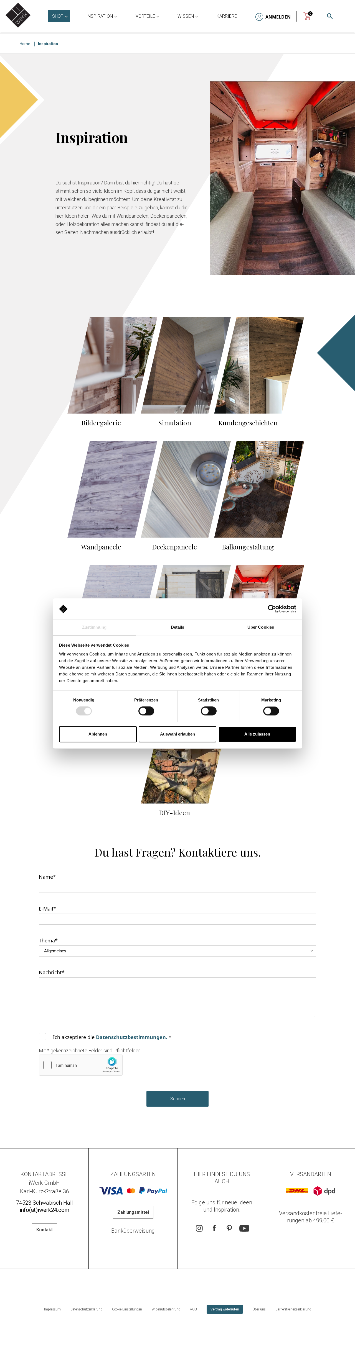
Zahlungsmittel (133, 1212)
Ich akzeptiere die (112, 1037)
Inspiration (99, 16)
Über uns (259, 1309)
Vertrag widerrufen (225, 1309)
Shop (58, 16)
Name (47, 876)
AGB (193, 1309)
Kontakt (44, 1229)
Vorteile (145, 16)
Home (25, 44)
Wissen (186, 16)
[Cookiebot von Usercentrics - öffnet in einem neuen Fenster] (272, 609)
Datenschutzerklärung (86, 1309)
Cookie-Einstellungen (127, 1309)
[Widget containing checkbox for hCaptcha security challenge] (81, 1065)
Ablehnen (97, 734)
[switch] (146, 711)
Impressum (52, 1309)
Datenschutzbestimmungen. (131, 1037)
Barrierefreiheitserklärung (293, 1309)
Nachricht (52, 972)
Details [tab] (177, 627)
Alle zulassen (257, 734)
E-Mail (47, 908)
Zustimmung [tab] (94, 627)
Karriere (227, 16)
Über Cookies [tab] (260, 627)
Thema (48, 940)
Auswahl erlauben (177, 734)
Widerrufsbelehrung (166, 1309)
